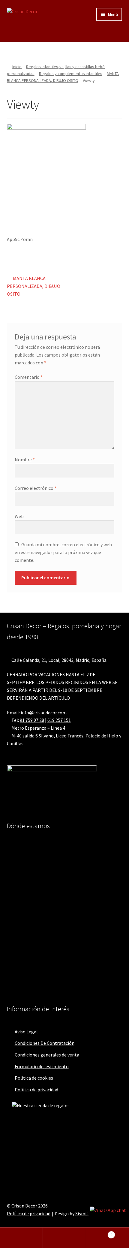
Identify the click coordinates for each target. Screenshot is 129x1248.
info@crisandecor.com (44, 713)
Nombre (25, 460)
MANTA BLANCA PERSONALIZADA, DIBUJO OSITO (33, 286)
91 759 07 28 (32, 720)
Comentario (29, 377)
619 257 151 (59, 720)
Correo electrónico (35, 488)
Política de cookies (34, 1078)
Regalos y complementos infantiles (70, 73)
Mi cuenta (21, 1238)
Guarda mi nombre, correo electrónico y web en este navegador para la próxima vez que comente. (63, 552)
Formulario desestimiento (42, 1066)
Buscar (64, 1238)
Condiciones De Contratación (44, 1043)
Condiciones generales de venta (47, 1055)
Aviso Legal (26, 1032)
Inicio (17, 66)
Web (19, 516)
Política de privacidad (36, 1090)
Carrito (99, 1232)
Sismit (81, 1213)
